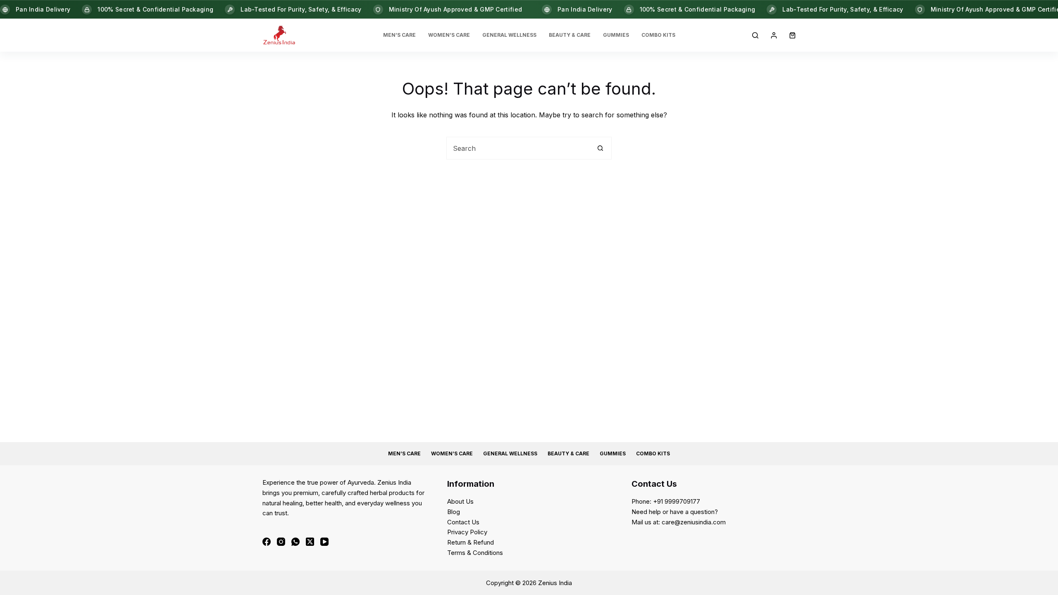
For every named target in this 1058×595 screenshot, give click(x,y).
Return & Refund (470, 542)
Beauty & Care (570, 35)
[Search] (755, 35)
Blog (453, 512)
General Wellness (509, 35)
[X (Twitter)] (310, 542)
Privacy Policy (467, 532)
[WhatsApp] (295, 542)
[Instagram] (281, 542)
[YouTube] (324, 542)
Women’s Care (449, 35)
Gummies (616, 35)
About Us (460, 501)
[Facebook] (266, 542)
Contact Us (463, 522)
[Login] (774, 35)
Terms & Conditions (475, 553)
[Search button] (600, 148)
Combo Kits (658, 35)
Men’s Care (399, 35)
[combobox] (518, 148)
